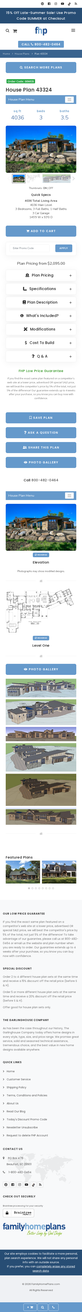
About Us (12, 1103)
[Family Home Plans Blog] (75, 4)
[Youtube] (62, 4)
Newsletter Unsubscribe (22, 1127)
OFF (51, 188)
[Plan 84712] (23, 872)
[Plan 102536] (59, 872)
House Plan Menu (21, 99)
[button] (29, 888)
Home (6, 53)
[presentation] (9, 873)
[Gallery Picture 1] (41, 688)
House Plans (22, 53)
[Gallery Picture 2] (41, 712)
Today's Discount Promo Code (27, 1119)
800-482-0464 (44, 480)
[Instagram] (55, 4)
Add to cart (43, 231)
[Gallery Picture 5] (41, 789)
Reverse (42, 554)
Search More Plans (42, 67)
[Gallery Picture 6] (41, 816)
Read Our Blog (16, 1111)
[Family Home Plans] (41, 31)
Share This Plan (43, 447)
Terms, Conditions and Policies (27, 1095)
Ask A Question (42, 432)
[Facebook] (49, 4)
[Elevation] (41, 149)
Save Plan (42, 418)
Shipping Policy (16, 1087)
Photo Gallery (43, 462)
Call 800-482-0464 (41, 44)
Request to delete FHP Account (27, 1135)
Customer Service (19, 1079)
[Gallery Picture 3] (41, 734)
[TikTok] (69, 4)
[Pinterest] (42, 4)
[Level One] (41, 611)
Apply (63, 248)
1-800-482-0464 (20, 1172)
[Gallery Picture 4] (41, 757)
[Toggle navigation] (69, 99)
